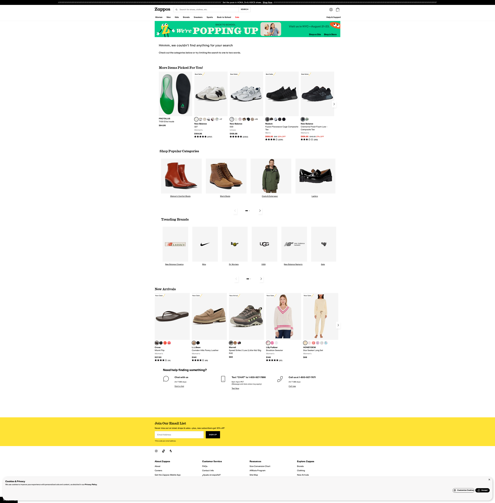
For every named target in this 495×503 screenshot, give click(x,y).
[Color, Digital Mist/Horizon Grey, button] (209, 119)
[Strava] (171, 451)
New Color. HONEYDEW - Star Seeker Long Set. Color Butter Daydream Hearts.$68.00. (320, 326)
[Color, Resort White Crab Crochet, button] (276, 343)
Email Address (164, 434)
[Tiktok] (163, 451)
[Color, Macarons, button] (309, 343)
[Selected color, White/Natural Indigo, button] (232, 119)
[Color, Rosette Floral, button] (318, 343)
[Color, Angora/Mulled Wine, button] (213, 119)
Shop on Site (315, 34)
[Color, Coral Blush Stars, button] (313, 343)
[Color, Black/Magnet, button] (248, 119)
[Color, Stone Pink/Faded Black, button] (240, 119)
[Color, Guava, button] (169, 343)
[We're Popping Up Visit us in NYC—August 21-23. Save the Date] (247, 29)
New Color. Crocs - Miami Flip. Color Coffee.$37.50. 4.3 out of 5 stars (172, 327)
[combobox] (206, 9)
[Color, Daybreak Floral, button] (326, 343)
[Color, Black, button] (161, 343)
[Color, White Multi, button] (239, 343)
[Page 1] (246, 210)
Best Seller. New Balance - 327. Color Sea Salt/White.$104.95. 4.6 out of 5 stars (211, 105)
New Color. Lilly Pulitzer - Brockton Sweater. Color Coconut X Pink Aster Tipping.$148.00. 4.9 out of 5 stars (283, 327)
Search (244, 9)
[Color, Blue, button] (280, 119)
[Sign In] (331, 9)
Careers (158, 470)
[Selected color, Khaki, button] (194, 343)
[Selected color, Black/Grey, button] (267, 119)
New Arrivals (303, 475)
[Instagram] (156, 451)
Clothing (301, 470)
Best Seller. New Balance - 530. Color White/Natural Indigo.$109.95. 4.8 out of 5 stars (246, 105)
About (157, 466)
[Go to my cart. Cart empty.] (337, 9)
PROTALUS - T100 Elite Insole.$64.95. (175, 99)
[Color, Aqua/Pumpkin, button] (307, 119)
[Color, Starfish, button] (165, 343)
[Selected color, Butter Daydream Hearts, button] (305, 343)
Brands (300, 466)
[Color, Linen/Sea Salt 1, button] (200, 119)
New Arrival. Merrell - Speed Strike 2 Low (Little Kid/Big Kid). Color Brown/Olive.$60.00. (246, 325)
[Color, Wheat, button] (235, 343)
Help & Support (333, 17)
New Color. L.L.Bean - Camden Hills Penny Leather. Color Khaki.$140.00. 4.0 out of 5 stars (209, 327)
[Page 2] (249, 210)
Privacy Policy (91, 484)
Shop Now (267, 2)
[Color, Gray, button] (276, 119)
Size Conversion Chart (260, 466)
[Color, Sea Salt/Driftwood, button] (252, 119)
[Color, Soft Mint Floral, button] (322, 343)
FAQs (204, 466)
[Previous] (235, 210)
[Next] (334, 104)
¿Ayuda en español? (211, 475)
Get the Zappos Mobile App (168, 475)
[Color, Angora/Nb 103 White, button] (217, 119)
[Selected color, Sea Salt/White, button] (196, 119)
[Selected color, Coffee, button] (157, 343)
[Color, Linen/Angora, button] (205, 119)
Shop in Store (330, 34)
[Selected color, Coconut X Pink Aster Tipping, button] (268, 343)
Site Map (254, 475)
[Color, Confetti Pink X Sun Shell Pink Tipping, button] (272, 343)
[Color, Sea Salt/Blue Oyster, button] (236, 119)
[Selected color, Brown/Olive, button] (231, 343)
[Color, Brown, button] (271, 119)
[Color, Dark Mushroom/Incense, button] (244, 119)
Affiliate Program (257, 470)
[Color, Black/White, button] (284, 119)
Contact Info (208, 470)
